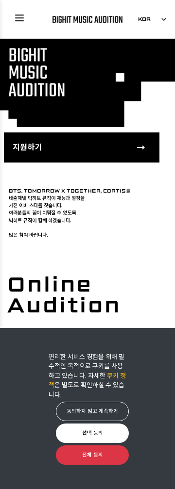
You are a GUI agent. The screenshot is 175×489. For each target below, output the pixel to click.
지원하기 (27, 146)
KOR (144, 19)
